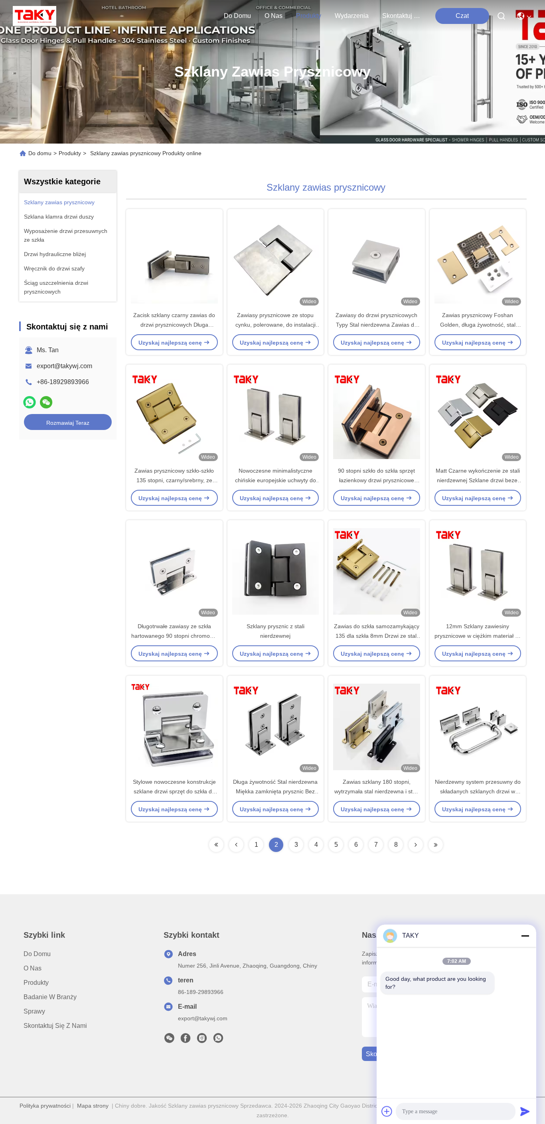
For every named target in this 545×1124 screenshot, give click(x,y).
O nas (273, 15)
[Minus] (525, 936)
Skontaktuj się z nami (401, 15)
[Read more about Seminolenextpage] (216, 845)
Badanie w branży (50, 997)
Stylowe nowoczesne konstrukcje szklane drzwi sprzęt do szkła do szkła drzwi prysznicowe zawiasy (174, 791)
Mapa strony (93, 1105)
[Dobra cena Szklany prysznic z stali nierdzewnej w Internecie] (275, 571)
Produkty (308, 15)
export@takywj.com (64, 366)
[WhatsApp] (29, 402)
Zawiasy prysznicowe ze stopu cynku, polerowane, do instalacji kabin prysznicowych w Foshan (275, 324)
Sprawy (34, 1011)
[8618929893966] (218, 1040)
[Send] (525, 1111)
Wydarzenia (352, 15)
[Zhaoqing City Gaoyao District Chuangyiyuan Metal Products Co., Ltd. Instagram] (201, 1040)
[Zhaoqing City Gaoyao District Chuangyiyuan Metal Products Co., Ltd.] (34, 16)
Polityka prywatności (45, 1105)
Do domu (237, 15)
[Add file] (387, 1111)
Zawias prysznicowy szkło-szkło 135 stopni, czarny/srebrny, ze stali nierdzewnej (174, 480)
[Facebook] (185, 1040)
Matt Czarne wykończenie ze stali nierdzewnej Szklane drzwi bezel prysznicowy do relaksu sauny (478, 480)
